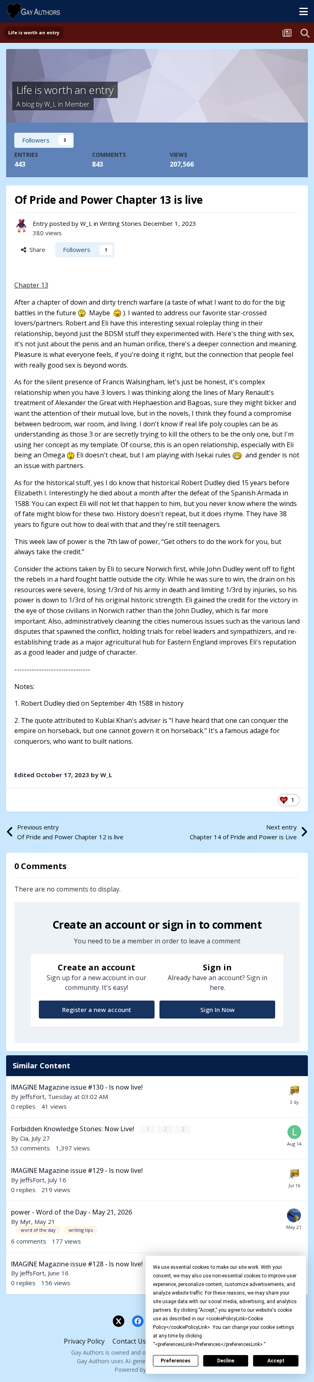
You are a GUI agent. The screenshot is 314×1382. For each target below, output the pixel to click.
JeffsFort (32, 1096)
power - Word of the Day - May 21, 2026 (71, 1212)
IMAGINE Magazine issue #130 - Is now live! (77, 1087)
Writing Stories (120, 223)
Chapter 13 (31, 285)
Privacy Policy (84, 1341)
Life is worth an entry (65, 89)
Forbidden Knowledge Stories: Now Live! (73, 1128)
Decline (225, 1361)
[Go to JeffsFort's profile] (294, 1090)
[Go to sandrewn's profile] (294, 1215)
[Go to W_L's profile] (21, 226)
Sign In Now (217, 1009)
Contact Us (129, 1341)
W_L (50, 104)
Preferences (176, 1361)
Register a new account (96, 1009)
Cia (24, 1138)
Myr (25, 1221)
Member (77, 104)
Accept (276, 1361)
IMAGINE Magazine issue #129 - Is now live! (77, 1170)
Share (35, 249)
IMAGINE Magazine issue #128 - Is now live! (77, 1263)
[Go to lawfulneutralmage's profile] (294, 1132)
